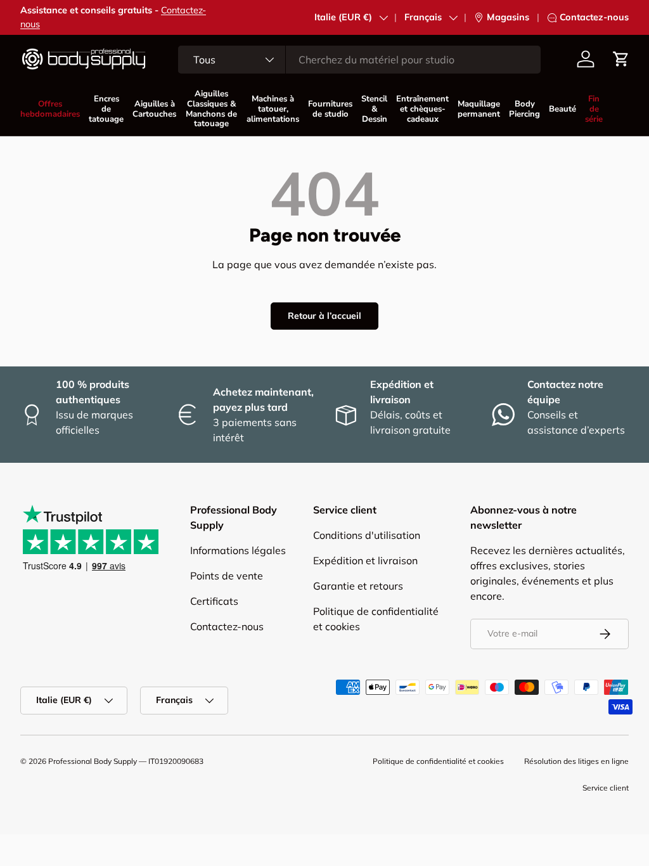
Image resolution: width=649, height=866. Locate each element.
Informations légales (238, 550)
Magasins (508, 17)
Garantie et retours (358, 585)
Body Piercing (524, 109)
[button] (621, 59)
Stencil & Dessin (374, 109)
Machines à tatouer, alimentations (273, 109)
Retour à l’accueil (324, 315)
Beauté (562, 109)
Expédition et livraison (365, 560)
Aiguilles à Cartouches (154, 109)
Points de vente (226, 575)
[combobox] (359, 60)
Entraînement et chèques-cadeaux (422, 109)
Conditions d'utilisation (366, 535)
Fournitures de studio (330, 109)
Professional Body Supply (92, 761)
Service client (605, 787)
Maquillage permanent (479, 109)
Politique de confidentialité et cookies (438, 761)
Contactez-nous (594, 17)
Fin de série (594, 109)
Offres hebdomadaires (50, 109)
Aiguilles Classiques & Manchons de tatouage (211, 108)
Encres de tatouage (106, 109)
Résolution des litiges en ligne (576, 761)
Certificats (214, 601)
